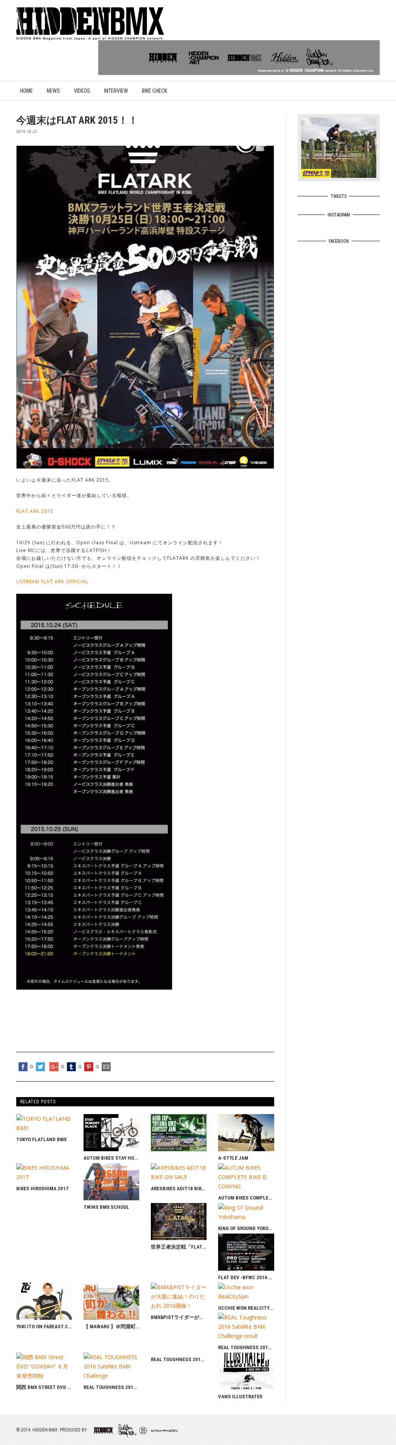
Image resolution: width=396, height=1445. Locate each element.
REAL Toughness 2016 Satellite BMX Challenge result (246, 1347)
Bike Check (154, 91)
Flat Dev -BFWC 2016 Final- (246, 1277)
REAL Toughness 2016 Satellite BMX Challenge (179, 1359)
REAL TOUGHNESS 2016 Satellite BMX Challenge (111, 1387)
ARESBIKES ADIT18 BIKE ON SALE (179, 1188)
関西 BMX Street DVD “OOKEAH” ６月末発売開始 (44, 1387)
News (53, 91)
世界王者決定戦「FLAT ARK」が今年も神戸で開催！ (179, 1247)
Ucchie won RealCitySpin (246, 1308)
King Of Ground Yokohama (246, 1228)
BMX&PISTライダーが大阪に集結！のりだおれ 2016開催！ (179, 1317)
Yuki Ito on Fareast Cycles (44, 1326)
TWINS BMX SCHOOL (106, 1207)
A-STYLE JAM (233, 1158)
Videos (82, 91)
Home (26, 91)
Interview (116, 91)
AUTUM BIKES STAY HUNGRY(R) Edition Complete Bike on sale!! (111, 1158)
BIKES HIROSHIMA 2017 (42, 1188)
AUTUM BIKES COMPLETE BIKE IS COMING (246, 1198)
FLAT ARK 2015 (34, 511)
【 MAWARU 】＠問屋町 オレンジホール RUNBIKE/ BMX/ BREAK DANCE (111, 1326)
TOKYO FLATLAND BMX (41, 1139)
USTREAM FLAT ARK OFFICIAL (52, 581)
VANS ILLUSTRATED (240, 1396)
